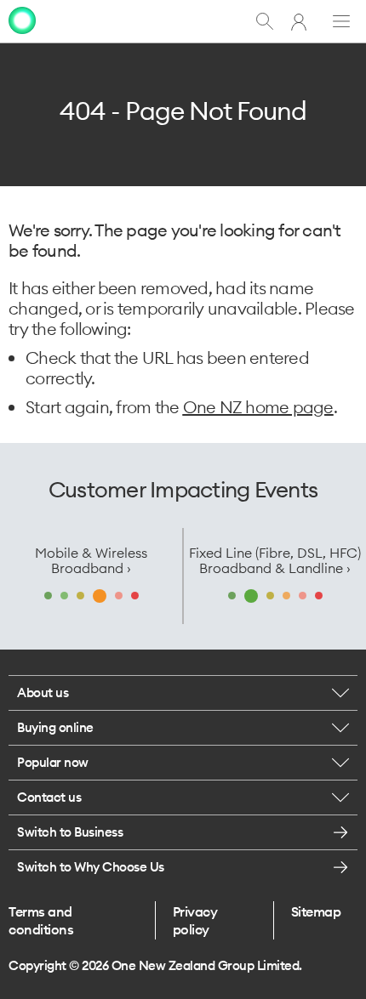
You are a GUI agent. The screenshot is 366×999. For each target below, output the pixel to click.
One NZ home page (258, 406)
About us (42, 692)
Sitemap (316, 911)
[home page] (22, 20)
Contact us (49, 797)
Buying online (55, 727)
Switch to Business (70, 832)
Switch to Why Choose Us (90, 867)
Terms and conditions (41, 920)
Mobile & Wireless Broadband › (91, 560)
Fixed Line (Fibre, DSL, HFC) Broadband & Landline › (275, 560)
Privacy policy (195, 920)
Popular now (53, 762)
